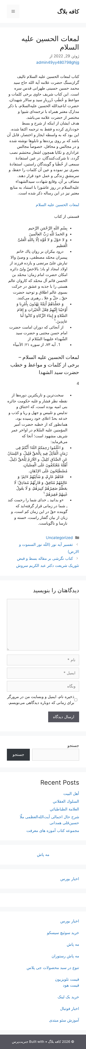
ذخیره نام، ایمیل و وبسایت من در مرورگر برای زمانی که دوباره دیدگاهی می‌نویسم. (40, 699)
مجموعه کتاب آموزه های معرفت (52, 830)
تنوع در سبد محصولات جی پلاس (53, 967)
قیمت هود (71, 985)
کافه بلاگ (68, 11)
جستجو (73, 745)
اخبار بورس (69, 878)
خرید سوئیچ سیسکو (63, 932)
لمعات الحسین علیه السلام (57, 204)
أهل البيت (71, 793)
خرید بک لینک (68, 997)
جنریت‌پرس (20, 1041)
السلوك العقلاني (66, 801)
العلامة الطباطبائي (64, 809)
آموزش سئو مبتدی (64, 1020)
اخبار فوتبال (69, 1008)
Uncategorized (59, 537)
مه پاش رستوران (65, 956)
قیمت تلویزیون (67, 979)
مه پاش (43, 854)
